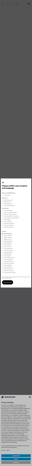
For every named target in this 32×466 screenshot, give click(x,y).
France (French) (7, 246)
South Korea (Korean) (9, 227)
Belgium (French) (8, 239)
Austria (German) (8, 235)
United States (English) (9, 205)
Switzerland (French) (8, 268)
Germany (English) (8, 248)
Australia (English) (8, 210)
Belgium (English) (8, 237)
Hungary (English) (8, 252)
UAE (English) (7, 195)
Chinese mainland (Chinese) (10, 212)
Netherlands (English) (9, 263)
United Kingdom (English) (10, 272)
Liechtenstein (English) (9, 257)
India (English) (7, 219)
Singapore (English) (8, 225)
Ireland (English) (7, 254)
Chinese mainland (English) (10, 214)
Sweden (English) (8, 267)
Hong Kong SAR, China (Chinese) (11, 216)
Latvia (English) (7, 255)
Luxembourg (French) (9, 261)
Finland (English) (8, 244)
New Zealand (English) (9, 223)
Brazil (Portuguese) (8, 200)
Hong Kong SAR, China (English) (11, 217)
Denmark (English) (8, 241)
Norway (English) (8, 265)
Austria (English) (8, 233)
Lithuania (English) (8, 259)
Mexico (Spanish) (8, 203)
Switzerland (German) (9, 270)
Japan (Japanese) (8, 221)
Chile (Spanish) (7, 202)
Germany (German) (8, 250)
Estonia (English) (8, 242)
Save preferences (7, 282)
